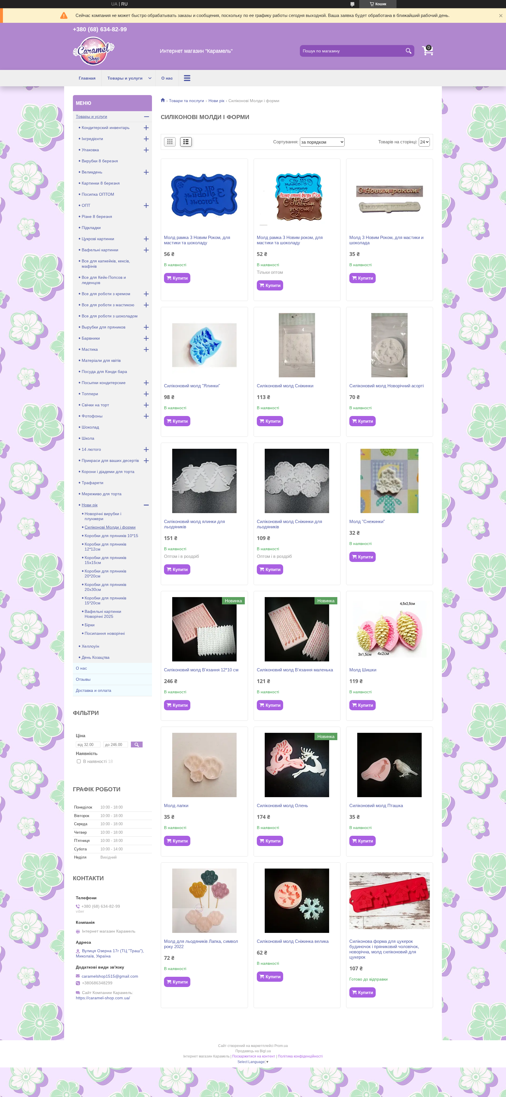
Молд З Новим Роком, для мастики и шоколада (386, 240)
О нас (167, 78)
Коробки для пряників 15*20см (105, 600)
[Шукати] (408, 51)
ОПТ (86, 205)
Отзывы (83, 679)
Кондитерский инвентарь (105, 127)
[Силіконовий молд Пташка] (389, 765)
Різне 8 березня (97, 216)
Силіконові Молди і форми (110, 527)
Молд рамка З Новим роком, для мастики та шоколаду (290, 240)
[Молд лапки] (204, 765)
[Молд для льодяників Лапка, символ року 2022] (204, 901)
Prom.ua (281, 1046)
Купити (180, 278)
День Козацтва (96, 657)
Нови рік (216, 100)
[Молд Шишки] (389, 629)
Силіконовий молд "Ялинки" (192, 385)
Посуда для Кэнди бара (104, 371)
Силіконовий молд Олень (282, 805)
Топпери (90, 393)
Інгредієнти (92, 138)
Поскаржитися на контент (253, 1056)
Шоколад (90, 427)
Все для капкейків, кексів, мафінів (106, 264)
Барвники (91, 338)
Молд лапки (176, 805)
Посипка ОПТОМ (98, 194)
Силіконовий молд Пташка (376, 805)
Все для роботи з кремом (106, 293)
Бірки (90, 625)
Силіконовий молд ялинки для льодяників (194, 524)
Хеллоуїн (90, 646)
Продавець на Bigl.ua (253, 1051)
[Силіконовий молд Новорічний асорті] (389, 345)
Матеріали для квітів (101, 360)
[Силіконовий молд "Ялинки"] (204, 345)
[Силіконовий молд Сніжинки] (297, 345)
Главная (87, 78)
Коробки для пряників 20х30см (105, 587)
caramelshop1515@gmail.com (110, 976)
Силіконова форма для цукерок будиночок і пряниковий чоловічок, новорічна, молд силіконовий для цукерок (384, 949)
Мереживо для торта (102, 493)
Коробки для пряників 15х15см (105, 560)
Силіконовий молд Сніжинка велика (293, 941)
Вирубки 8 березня (100, 161)
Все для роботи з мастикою (108, 304)
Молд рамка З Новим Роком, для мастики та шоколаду (197, 240)
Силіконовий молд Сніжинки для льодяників (289, 524)
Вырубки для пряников (103, 327)
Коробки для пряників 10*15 (111, 535)
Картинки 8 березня (101, 183)
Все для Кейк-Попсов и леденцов (104, 280)
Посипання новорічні (105, 633)
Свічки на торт (95, 405)
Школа (88, 438)
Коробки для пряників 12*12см (105, 546)
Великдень (92, 172)
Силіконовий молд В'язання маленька (295, 669)
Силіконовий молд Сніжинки (285, 385)
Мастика (90, 349)
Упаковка (90, 149)
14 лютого (91, 449)
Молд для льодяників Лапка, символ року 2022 (201, 944)
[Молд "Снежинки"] (389, 481)
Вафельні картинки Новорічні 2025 (103, 614)
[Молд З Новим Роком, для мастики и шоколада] (389, 197)
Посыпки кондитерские (104, 382)
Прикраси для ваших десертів (110, 460)
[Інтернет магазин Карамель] (93, 51)
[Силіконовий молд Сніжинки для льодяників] (297, 481)
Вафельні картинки (100, 249)
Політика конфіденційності (300, 1056)
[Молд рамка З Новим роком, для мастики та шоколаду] (297, 197)
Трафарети (92, 482)
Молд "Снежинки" (367, 521)
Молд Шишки (362, 669)
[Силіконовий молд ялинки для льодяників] (204, 481)
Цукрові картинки (98, 238)
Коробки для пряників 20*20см (105, 573)
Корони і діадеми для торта (108, 471)
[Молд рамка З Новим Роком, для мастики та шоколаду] (204, 197)
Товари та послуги (186, 100)
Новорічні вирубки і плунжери (103, 516)
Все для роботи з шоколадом (110, 316)
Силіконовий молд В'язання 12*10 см (201, 669)
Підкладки (91, 227)
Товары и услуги (125, 78)
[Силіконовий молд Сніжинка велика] (297, 901)
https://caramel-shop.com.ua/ (103, 997)
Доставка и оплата (93, 690)
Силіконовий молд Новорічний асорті (386, 385)
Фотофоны (92, 416)
